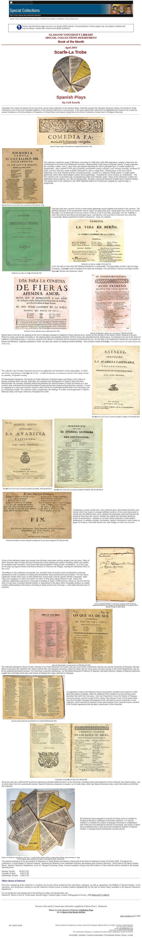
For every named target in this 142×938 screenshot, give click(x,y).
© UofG (130, 935)
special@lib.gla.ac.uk (126, 928)
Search (36, 19)
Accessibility (73, 935)
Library (20, 15)
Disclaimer (82, 935)
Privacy (124, 935)
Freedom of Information (95, 935)
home (20, 925)
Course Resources (71, 19)
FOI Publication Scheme (112, 935)
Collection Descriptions (48, 19)
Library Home (14, 19)
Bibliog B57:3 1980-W (100, 895)
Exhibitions (60, 19)
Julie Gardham (126, 916)
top (10, 925)
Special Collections (26, 19)
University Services (34, 15)
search (14, 925)
